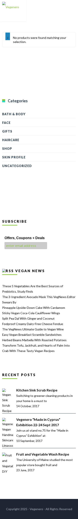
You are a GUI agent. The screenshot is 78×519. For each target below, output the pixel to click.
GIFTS (7, 131)
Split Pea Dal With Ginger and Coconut (28, 318)
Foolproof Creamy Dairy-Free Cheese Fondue (32, 324)
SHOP (7, 148)
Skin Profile (14, 157)
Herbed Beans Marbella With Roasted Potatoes (34, 340)
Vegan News (30, 271)
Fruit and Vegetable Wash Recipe (42, 454)
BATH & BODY (14, 114)
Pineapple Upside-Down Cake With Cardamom (33, 307)
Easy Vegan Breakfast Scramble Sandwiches (32, 334)
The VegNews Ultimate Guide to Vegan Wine (33, 329)
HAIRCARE (10, 140)
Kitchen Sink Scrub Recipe (36, 390)
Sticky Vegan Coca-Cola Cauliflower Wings (31, 313)
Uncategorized (17, 166)
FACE (6, 123)
